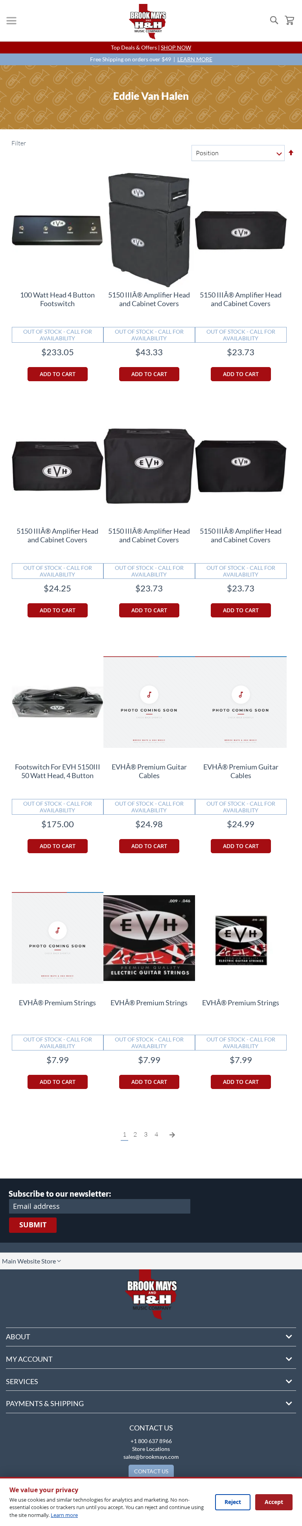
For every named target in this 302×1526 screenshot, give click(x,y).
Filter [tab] (18, 143)
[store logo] (147, 21)
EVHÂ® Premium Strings (57, 1002)
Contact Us (151, 1427)
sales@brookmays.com (151, 1456)
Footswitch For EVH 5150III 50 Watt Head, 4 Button (57, 771)
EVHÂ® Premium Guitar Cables (149, 771)
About (18, 1336)
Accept (274, 1502)
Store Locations (151, 1448)
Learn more (64, 1515)
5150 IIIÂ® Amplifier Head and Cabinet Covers (149, 299)
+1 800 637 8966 (151, 1441)
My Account (29, 1359)
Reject (233, 1502)
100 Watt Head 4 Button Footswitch (57, 299)
